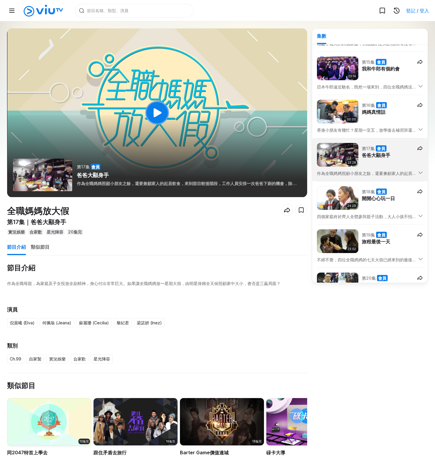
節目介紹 (16, 247)
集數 (321, 36)
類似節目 (40, 247)
